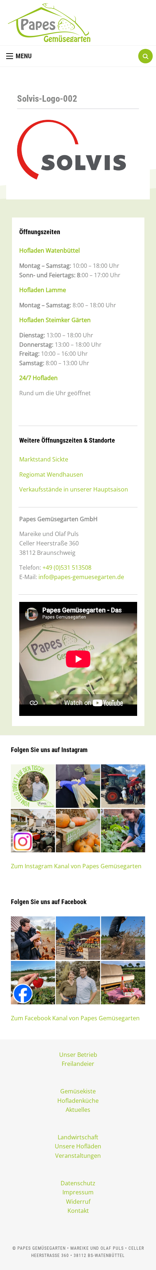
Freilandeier (78, 1064)
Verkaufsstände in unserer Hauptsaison (73, 489)
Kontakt (78, 1211)
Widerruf (78, 1202)
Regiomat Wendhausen (51, 474)
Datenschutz (78, 1183)
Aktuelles (78, 1110)
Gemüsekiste (78, 1091)
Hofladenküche (78, 1101)
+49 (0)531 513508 (66, 567)
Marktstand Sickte (43, 459)
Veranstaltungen (78, 1156)
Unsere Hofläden (78, 1146)
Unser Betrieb (78, 1055)
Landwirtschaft (78, 1137)
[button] (19, 56)
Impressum (78, 1192)
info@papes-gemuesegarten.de (81, 577)
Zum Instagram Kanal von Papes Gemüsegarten (76, 866)
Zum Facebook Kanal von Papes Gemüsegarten (75, 1018)
